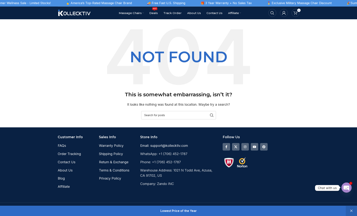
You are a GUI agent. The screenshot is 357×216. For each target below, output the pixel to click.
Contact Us (66, 162)
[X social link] (235, 147)
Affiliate (64, 187)
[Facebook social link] (226, 147)
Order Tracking (69, 154)
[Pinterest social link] (264, 147)
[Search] (272, 13)
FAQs (62, 146)
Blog (61, 178)
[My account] (284, 13)
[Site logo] (74, 12)
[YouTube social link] (254, 147)
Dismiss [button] (351, 211)
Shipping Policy (111, 154)
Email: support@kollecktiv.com (164, 146)
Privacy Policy (110, 178)
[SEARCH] (211, 115)
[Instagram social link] (245, 147)
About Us (65, 170)
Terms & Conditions (114, 170)
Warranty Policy (111, 146)
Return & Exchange (113, 162)
